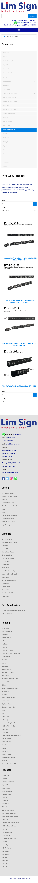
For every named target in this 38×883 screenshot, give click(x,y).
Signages (6, 533)
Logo (3, 509)
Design (5, 487)
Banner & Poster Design (9, 496)
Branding (5, 499)
